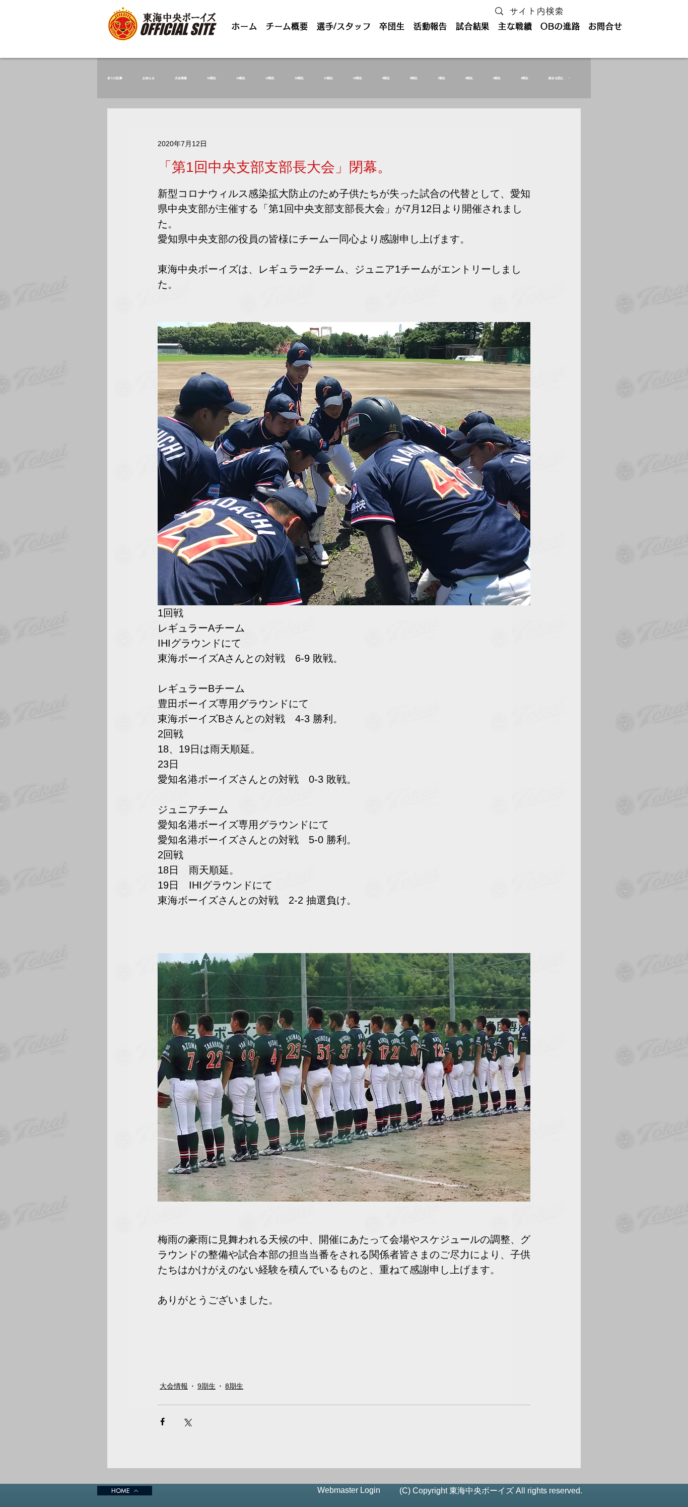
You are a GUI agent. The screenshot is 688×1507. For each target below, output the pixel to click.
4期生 (524, 78)
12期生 (299, 78)
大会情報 (181, 78)
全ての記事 (114, 78)
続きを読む (556, 78)
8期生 (414, 78)
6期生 (469, 78)
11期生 (328, 78)
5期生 (497, 78)
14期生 (240, 78)
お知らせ (149, 78)
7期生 (441, 78)
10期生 (357, 78)
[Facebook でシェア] (162, 1421)
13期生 (269, 78)
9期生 (386, 78)
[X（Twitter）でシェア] (187, 1421)
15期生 (211, 78)
